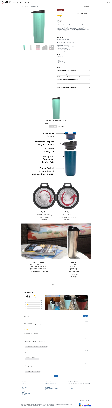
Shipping (23, 391)
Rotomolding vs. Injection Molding (51, 388)
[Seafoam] (58, 21)
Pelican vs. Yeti (47, 387)
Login (23, 388)
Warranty (23, 392)
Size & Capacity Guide (49, 389)
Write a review (85, 316)
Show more (56, 375)
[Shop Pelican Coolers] (6, 2)
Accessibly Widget (25, 395)
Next (89, 6)
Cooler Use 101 (48, 386)
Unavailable (53, 126)
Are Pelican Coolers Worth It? (50, 383)
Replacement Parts (25, 384)
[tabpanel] (56, 348)
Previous (86, 6)
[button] (73, 70)
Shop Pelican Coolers (27, 404)
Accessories (28, 2)
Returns (23, 389)
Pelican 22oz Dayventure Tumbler (56, 120)
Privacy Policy (24, 394)
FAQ (22, 386)
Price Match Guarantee (26, 393)
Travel (20, 2)
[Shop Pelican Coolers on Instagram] (71, 388)
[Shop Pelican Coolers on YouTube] (72, 388)
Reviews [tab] (27, 317)
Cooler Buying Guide (48, 384)
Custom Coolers (24, 387)
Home (22, 6)
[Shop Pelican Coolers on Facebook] (70, 388)
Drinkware (26, 6)
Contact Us (24, 383)
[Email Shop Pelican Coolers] (68, 388)
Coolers (15, 2)
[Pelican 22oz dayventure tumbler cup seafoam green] (38, 26)
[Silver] (61, 21)
